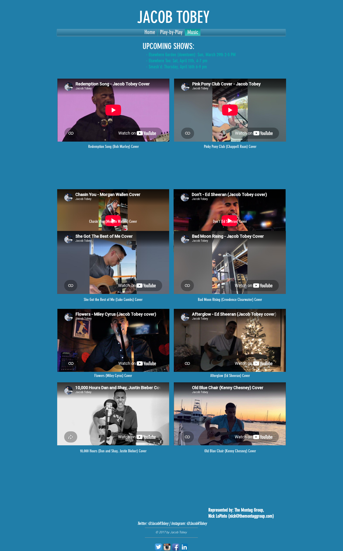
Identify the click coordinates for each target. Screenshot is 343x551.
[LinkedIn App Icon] (184, 547)
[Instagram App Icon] (167, 547)
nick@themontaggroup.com (251, 516)
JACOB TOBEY (173, 17)
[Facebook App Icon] (175, 547)
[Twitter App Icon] (158, 547)
